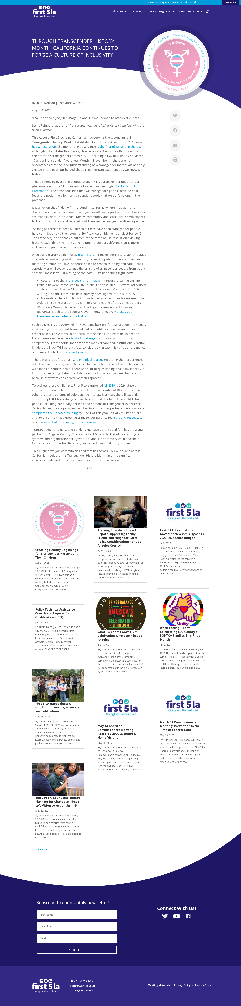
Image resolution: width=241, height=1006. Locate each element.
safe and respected (127, 417)
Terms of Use (203, 985)
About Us (118, 11)
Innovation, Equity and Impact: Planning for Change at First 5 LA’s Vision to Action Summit (57, 801)
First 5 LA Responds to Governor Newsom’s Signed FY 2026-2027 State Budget (182, 534)
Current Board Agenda (158, 2)
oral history (86, 255)
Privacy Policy (182, 985)
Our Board (136, 11)
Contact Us (177, 2)
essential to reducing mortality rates (70, 422)
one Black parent (91, 360)
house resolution (44, 147)
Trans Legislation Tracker (83, 280)
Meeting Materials (159, 985)
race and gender (76, 352)
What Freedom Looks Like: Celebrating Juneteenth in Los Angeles (120, 636)
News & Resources (189, 11)
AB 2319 (109, 385)
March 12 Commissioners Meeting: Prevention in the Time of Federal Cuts (180, 726)
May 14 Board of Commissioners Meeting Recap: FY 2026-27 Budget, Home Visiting (117, 731)
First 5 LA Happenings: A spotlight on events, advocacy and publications (57, 707)
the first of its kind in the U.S (120, 147)
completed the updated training (55, 413)
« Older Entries (39, 849)
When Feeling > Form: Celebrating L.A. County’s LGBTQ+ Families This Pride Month (180, 633)
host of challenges (84, 338)
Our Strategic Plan (160, 11)
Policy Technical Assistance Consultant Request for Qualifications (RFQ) (55, 613)
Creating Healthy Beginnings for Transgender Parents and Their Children (56, 553)
